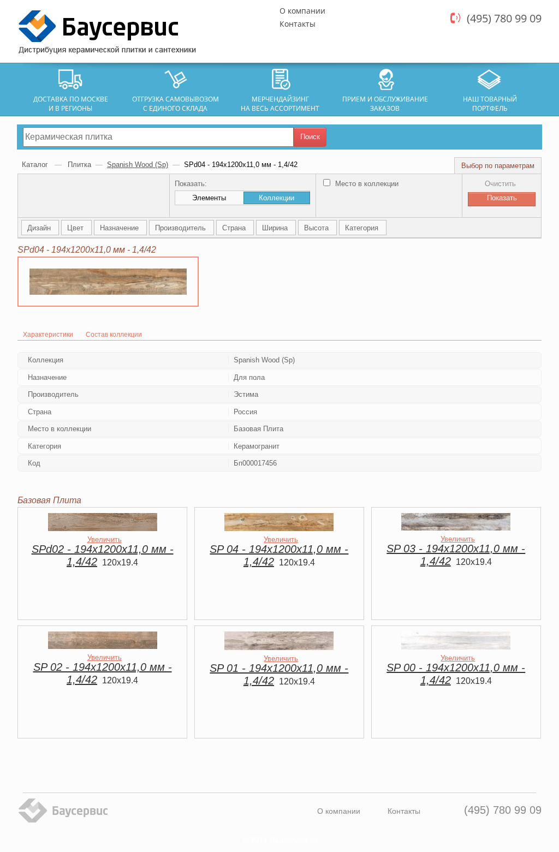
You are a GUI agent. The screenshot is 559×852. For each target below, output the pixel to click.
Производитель (181, 228)
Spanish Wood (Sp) (137, 164)
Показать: (191, 184)
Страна (235, 228)
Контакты (298, 24)
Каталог (36, 164)
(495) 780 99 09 (504, 18)
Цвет (76, 228)
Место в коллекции (366, 184)
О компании (302, 10)
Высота (317, 228)
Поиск (310, 137)
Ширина (276, 228)
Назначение (120, 228)
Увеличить (104, 539)
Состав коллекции (114, 334)
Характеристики (48, 334)
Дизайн (40, 228)
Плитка (79, 164)
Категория (362, 228)
